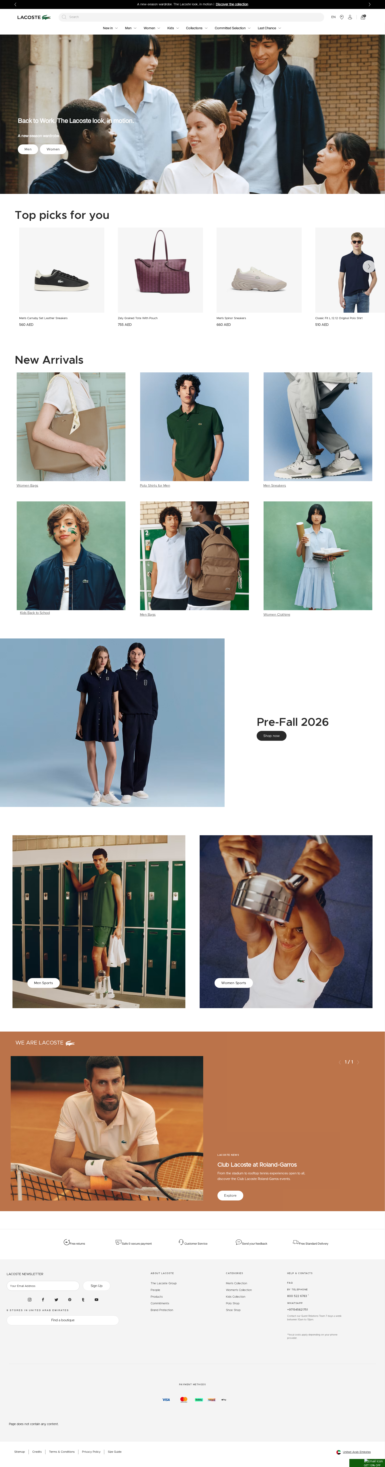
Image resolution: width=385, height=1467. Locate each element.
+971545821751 (297, 1309)
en (333, 17)
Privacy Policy (91, 1452)
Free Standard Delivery (314, 1243)
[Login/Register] (350, 17)
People (155, 1290)
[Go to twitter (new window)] (56, 1299)
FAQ (290, 1283)
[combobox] (191, 17)
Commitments (160, 1303)
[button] (367, 1463)
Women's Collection (239, 1290)
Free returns (77, 1243)
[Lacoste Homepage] (34, 17)
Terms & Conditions (62, 1452)
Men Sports (43, 983)
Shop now (271, 736)
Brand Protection (162, 1310)
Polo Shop (233, 1303)
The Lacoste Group (164, 1283)
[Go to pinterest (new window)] (70, 1299)
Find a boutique (63, 1320)
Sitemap (19, 1452)
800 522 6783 (298, 1296)
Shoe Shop (233, 1310)
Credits (37, 1452)
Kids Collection (235, 1296)
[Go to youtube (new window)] (96, 1299)
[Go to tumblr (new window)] (83, 1299)
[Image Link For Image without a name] (71, 430)
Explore (230, 1195)
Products (157, 1296)
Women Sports (233, 983)
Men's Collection (236, 1283)
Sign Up (96, 1286)
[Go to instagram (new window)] (29, 1299)
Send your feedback (254, 1243)
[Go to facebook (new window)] (43, 1299)
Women (53, 149)
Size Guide (114, 1452)
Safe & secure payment (137, 1243)
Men (28, 149)
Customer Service (195, 1243)
